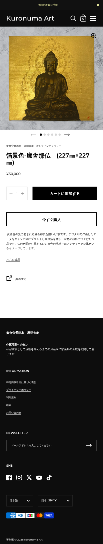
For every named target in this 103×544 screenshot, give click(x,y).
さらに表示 (13, 259)
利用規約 (11, 397)
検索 (8, 405)
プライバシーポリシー (18, 389)
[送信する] (89, 445)
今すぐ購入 (51, 219)
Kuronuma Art (30, 18)
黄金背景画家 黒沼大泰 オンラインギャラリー (33, 146)
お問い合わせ (13, 412)
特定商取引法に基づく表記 (21, 382)
